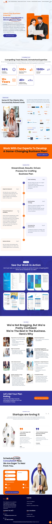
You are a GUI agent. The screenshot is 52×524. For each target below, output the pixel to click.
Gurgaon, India (29, 514)
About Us (51, 2)
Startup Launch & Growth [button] (22, 1)
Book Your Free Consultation (41, 398)
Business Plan (26, 165)
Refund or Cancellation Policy (32, 505)
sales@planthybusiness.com (10, 515)
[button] (46, 413)
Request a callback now (43, 154)
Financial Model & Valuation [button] (36, 1)
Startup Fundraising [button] (45, 1)
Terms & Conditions (31, 501)
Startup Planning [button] (14, 1)
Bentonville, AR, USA (30, 516)
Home (9, 1)
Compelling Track (26, 57)
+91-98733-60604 (8, 519)
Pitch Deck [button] (29, 1)
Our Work (26, 262)
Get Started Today (10, 35)
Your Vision (26, 322)
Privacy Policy (29, 503)
